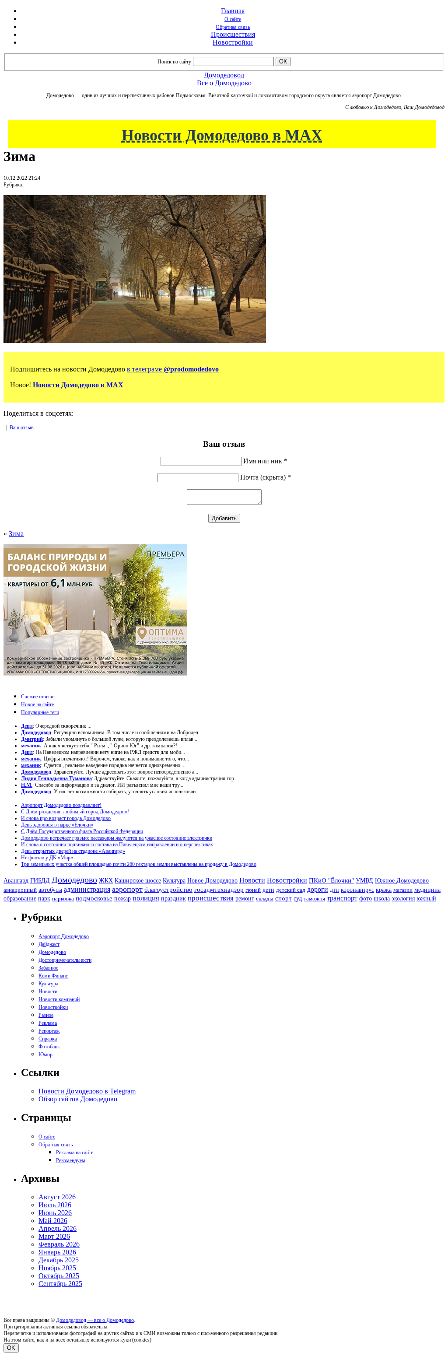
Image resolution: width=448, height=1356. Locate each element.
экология (403, 898)
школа (382, 898)
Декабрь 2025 (58, 1260)
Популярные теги (40, 712)
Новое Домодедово (212, 880)
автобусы (50, 889)
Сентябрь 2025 (60, 1283)
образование (20, 898)
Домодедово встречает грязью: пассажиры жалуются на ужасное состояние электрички (116, 838)
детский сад (290, 889)
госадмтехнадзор (219, 889)
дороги (317, 889)
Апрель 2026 (57, 1228)
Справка (47, 1039)
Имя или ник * (265, 461)
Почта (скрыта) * (265, 477)
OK (11, 1348)
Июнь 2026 (55, 1212)
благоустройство (168, 889)
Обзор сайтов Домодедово (77, 1099)
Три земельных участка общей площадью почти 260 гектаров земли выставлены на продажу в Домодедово (138, 864)
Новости (252, 880)
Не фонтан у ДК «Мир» (47, 858)
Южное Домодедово (402, 880)
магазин (403, 889)
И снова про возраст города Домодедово (66, 818)
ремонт (244, 898)
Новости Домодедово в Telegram (87, 1091)
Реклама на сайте (74, 1152)
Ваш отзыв (22, 427)
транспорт (342, 898)
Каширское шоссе (138, 880)
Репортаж (49, 1031)
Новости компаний (59, 999)
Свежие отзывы (38, 697)
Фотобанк (49, 1047)
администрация (87, 889)
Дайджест (49, 944)
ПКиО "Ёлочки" (331, 880)
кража (384, 889)
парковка (63, 898)
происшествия (211, 898)
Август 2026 (57, 1197)
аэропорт (127, 889)
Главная (233, 10)
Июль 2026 (54, 1205)
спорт (283, 898)
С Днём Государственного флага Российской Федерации (82, 831)
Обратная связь (233, 27)
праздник (173, 898)
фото (365, 898)
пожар (122, 898)
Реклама (47, 1023)
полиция (146, 898)
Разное (45, 1015)
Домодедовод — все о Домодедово (95, 1320)
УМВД (364, 880)
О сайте (232, 19)
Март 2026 (54, 1236)
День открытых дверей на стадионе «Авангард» (73, 851)
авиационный (20, 889)
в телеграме (173, 369)
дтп (334, 889)
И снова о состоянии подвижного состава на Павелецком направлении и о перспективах (117, 844)
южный (426, 898)
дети (268, 889)
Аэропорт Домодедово (63, 936)
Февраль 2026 (59, 1244)
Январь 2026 (57, 1252)
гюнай (253, 889)
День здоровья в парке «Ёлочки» (57, 825)
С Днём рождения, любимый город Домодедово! (75, 812)
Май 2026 (52, 1220)
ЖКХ (106, 880)
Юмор (45, 1054)
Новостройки (233, 42)
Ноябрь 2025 (57, 1268)
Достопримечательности (64, 960)
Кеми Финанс (53, 976)
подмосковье (94, 898)
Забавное (48, 968)
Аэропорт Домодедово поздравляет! (61, 805)
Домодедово (74, 879)
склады (264, 898)
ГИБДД (40, 880)
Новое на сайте (37, 704)
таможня (314, 898)
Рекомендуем (70, 1160)
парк (44, 898)
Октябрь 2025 (58, 1275)
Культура (174, 880)
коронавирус (357, 889)
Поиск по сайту (174, 62)
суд (298, 898)
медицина (427, 889)
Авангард (16, 880)
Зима (16, 533)
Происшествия (233, 34)
